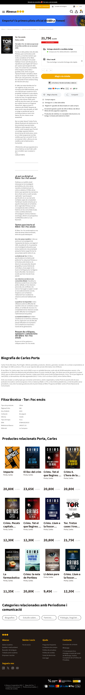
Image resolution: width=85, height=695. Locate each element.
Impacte (8, 472)
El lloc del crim (32, 472)
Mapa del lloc (29, 685)
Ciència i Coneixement (13, 29)
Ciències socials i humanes (29, 29)
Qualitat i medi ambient (10, 647)
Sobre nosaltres (7, 645)
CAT (77, 6)
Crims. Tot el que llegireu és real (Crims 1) (32, 526)
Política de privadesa (49, 650)
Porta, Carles (19, 40)
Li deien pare (51, 574)
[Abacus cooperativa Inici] (15, 13)
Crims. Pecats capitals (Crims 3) (11, 526)
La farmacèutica (11, 576)
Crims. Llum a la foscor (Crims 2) (52, 526)
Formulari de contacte (70, 644)
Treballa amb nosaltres (9, 653)
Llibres (3, 29)
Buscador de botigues (9, 650)
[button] (76, 12)
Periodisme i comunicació (46, 29)
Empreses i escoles (8, 655)
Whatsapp (66, 648)
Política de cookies (48, 653)
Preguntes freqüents (49, 645)
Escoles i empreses (42, 6)
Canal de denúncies (48, 655)
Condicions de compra (49, 647)
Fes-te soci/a (26, 645)
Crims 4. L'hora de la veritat (71, 475)
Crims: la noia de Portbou (31, 576)
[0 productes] (81, 12)
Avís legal (45, 658)
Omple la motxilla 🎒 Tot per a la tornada (42, 2)
